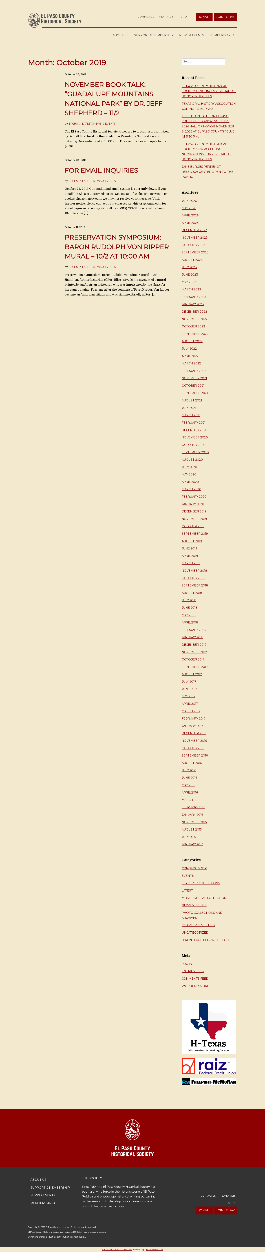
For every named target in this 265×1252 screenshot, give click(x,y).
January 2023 (193, 304)
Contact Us (146, 16)
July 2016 (189, 770)
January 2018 (192, 637)
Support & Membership (154, 35)
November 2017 (194, 652)
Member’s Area (222, 35)
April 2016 (190, 792)
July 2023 (189, 267)
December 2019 (194, 511)
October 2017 (193, 659)
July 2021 (189, 408)
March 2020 (191, 489)
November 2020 (195, 437)
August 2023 (192, 260)
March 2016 (191, 800)
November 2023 (195, 237)
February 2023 (194, 297)
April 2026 (190, 215)
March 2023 (191, 289)
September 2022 (195, 334)
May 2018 (189, 615)
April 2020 (190, 482)
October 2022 (193, 326)
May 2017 (188, 696)
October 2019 (193, 526)
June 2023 (190, 274)
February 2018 (194, 630)
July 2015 (189, 837)
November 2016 (194, 740)
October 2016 (193, 748)
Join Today (225, 17)
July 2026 (189, 201)
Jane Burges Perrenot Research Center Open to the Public (207, 172)
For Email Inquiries (101, 170)
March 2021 (191, 415)
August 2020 (192, 459)
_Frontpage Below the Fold (206, 940)
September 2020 (195, 452)
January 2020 (193, 504)
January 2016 (192, 814)
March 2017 (191, 711)
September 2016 (195, 755)
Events (188, 875)
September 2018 (195, 585)
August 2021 (192, 400)
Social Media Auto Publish (117, 1249)
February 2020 (194, 496)
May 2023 (189, 282)
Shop (185, 16)
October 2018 (193, 578)
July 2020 (189, 467)
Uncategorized (195, 932)
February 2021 (194, 422)
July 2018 (189, 600)
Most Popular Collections (205, 898)
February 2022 (194, 371)
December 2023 (194, 230)
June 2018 (189, 607)
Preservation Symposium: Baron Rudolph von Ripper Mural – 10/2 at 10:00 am (117, 246)
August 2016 (192, 763)
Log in (187, 964)
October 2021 (193, 385)
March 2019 (191, 563)
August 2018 (192, 593)
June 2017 (189, 689)
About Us (121, 35)
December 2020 (194, 430)
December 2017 (194, 644)
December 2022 (194, 311)
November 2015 (194, 822)
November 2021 (194, 378)
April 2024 (190, 223)
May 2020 (189, 474)
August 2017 (192, 674)
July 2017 (189, 681)
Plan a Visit (167, 16)
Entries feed (193, 971)
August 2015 (192, 829)
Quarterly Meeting (198, 925)
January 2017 (192, 726)
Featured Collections (201, 883)
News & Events (191, 35)
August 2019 (192, 541)
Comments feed (195, 978)
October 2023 (193, 245)
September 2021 (195, 393)
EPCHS (73, 123)
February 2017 (194, 718)
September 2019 (195, 533)
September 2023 (195, 252)
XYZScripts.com (154, 1249)
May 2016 (188, 785)
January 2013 (192, 844)
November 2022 (195, 319)
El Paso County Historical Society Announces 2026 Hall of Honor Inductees (209, 91)
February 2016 (193, 807)
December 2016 (194, 733)
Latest (87, 123)
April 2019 (190, 556)
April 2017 (190, 703)
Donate (204, 17)
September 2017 (195, 667)
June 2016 (189, 777)
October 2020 (193, 445)
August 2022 (192, 341)
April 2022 (190, 356)
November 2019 (194, 519)
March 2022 (191, 363)
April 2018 (190, 622)
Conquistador (194, 868)
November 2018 (194, 570)
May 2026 (189, 208)
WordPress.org (195, 986)
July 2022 (189, 348)
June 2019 (189, 548)
